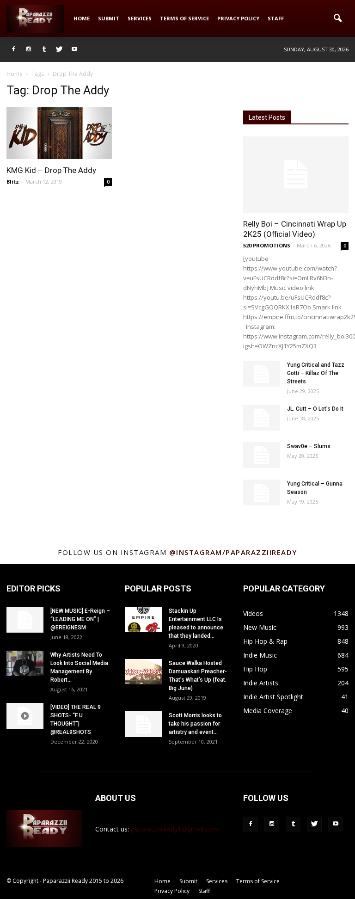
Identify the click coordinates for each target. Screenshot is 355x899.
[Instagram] (29, 49)
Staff (276, 18)
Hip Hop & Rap (265, 641)
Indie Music (260, 655)
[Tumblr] (44, 49)
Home (81, 18)
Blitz (12, 181)
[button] (337, 18)
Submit (108, 18)
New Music (259, 627)
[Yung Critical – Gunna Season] (261, 492)
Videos (253, 613)
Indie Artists (260, 682)
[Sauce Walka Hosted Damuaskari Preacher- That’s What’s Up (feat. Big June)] (143, 671)
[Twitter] (59, 49)
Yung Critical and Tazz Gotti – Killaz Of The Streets (315, 373)
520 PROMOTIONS (266, 245)
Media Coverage (267, 710)
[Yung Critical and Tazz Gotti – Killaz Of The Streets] (261, 374)
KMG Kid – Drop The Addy (51, 170)
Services (140, 18)
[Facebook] (13, 49)
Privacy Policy (238, 18)
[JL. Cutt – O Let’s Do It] (261, 418)
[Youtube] (74, 49)
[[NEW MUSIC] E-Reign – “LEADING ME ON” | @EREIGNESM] (24, 620)
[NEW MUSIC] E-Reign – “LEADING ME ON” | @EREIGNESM (80, 619)
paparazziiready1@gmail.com (174, 829)
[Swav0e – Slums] (261, 455)
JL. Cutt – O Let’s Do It (315, 409)
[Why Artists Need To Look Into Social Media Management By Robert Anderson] (24, 663)
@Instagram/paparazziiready (233, 552)
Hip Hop (255, 669)
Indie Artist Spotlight (273, 696)
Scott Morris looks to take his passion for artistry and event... (195, 723)
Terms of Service (184, 18)
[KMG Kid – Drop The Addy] (59, 133)
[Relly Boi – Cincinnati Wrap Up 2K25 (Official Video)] (296, 174)
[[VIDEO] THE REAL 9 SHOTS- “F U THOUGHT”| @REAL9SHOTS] (24, 716)
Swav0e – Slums (309, 446)
